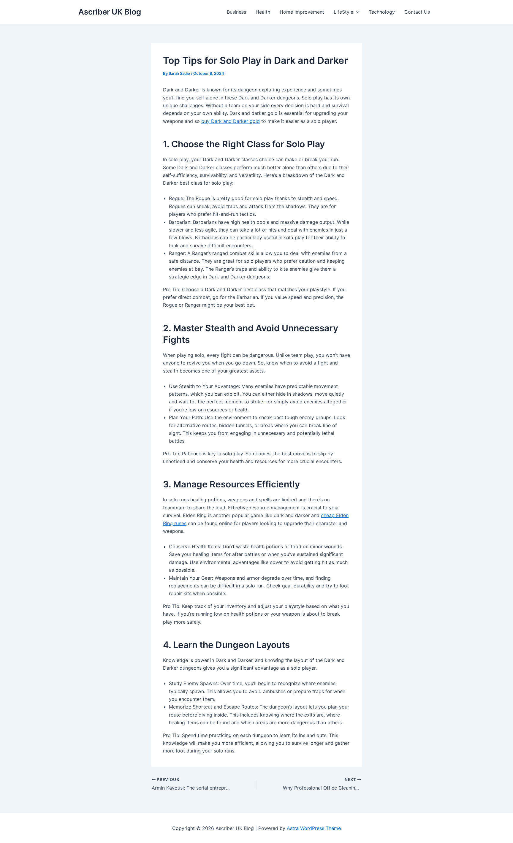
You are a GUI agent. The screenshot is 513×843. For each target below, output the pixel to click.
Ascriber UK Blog (109, 11)
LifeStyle (343, 12)
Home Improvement (302, 12)
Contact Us (417, 12)
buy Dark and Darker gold (230, 121)
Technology (382, 12)
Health (263, 12)
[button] (356, 12)
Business (236, 12)
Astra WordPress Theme (314, 828)
